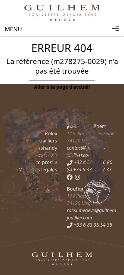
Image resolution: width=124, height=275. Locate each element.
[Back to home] (62, 13)
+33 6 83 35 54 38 (92, 225)
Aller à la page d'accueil (62, 87)
